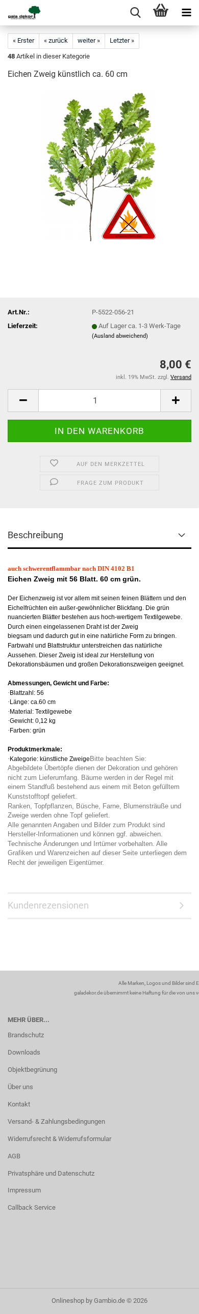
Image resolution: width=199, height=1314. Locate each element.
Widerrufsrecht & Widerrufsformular (59, 1139)
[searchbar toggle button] (135, 12)
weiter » (89, 40)
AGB (14, 1156)
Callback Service (32, 1207)
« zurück (56, 40)
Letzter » (122, 40)
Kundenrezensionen (48, 905)
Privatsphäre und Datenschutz (51, 1173)
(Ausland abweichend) (120, 336)
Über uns (20, 1087)
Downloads (24, 1052)
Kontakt (19, 1104)
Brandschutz (26, 1035)
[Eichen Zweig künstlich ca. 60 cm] (99, 165)
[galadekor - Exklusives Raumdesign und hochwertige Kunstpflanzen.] (20, 12)
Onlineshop (68, 1300)
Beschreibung (35, 535)
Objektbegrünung (32, 1069)
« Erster (23, 40)
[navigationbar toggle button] (186, 12)
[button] (23, 400)
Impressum (24, 1190)
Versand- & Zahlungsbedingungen (56, 1121)
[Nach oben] (171, 1298)
